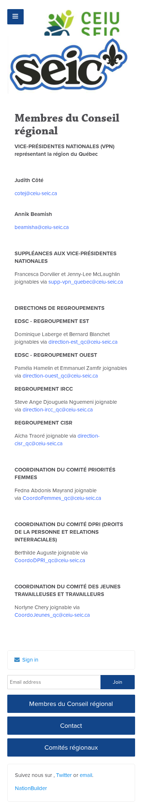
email (86, 775)
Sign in (29, 659)
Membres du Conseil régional (71, 704)
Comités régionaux (71, 747)
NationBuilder (31, 788)
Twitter (64, 775)
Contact (71, 726)
